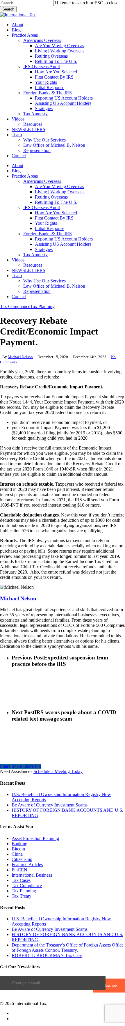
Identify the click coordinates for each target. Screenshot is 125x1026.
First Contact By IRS (54, 217)
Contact (19, 296)
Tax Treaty (21, 896)
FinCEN (19, 869)
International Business (32, 875)
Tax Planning (42, 306)
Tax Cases (21, 880)
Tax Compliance (15, 306)
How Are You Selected (56, 212)
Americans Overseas (42, 181)
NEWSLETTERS (28, 270)
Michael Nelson (20, 357)
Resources (32, 265)
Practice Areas (25, 176)
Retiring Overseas (51, 196)
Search (8, 9)
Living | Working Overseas (59, 191)
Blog (16, 170)
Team (17, 275)
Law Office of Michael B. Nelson (54, 286)
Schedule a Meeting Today (58, 771)
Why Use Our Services (44, 280)
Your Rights (46, 223)
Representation (37, 291)
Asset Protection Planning (35, 838)
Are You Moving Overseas (59, 186)
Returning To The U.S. (56, 202)
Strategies (44, 249)
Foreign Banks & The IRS (47, 233)
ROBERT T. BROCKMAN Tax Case (47, 955)
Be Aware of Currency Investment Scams (50, 804)
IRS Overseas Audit (41, 207)
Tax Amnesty (35, 254)
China (17, 854)
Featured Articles (27, 864)
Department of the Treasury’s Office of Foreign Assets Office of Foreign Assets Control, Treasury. (68, 947)
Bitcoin (18, 848)
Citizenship (22, 859)
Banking (19, 843)
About (17, 165)
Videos (18, 259)
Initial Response (49, 228)
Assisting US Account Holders (63, 244)
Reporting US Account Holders (64, 238)
